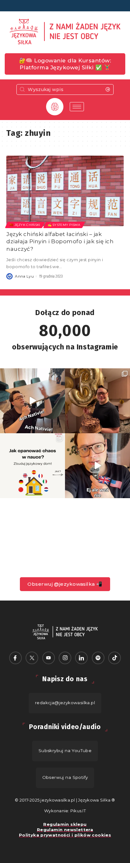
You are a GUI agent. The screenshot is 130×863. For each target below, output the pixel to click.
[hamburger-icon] (77, 106)
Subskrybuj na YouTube (65, 750)
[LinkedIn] (81, 658)
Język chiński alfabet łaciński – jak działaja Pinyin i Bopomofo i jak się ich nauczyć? (60, 241)
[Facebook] (15, 658)
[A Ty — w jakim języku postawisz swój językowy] (32, 465)
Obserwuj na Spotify (65, 777)
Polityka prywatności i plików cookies (65, 834)
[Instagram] (65, 658)
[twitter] (32, 658)
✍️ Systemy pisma (64, 225)
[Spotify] (98, 658)
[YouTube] (48, 658)
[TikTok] (114, 658)
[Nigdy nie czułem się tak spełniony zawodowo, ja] (97, 400)
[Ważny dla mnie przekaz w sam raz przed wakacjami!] (97, 465)
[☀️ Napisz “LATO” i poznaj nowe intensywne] (32, 400)
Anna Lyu (24, 276)
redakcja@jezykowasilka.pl (65, 702)
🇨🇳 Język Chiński (24, 225)
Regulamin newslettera (65, 829)
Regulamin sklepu (64, 824)
